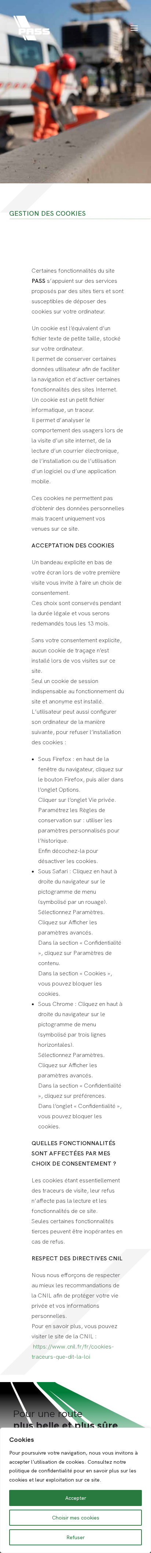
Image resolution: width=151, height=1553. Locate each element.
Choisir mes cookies (75, 1517)
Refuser (75, 1537)
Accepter (75, 1498)
